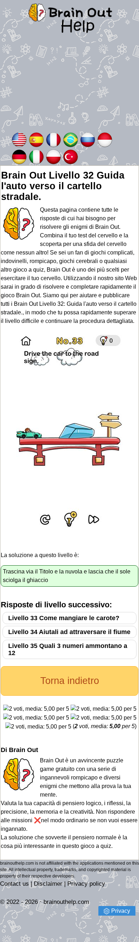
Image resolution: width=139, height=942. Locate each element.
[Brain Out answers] (19, 139)
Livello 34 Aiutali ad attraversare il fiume (69, 631)
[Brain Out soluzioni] (36, 156)
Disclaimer (48, 883)
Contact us (14, 883)
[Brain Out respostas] (70, 139)
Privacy (120, 911)
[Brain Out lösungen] (19, 156)
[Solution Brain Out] (53, 139)
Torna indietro (69, 680)
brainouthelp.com (66, 902)
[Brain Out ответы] (87, 139)
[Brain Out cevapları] (70, 156)
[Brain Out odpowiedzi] (53, 156)
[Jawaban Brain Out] (104, 139)
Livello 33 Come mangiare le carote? (63, 618)
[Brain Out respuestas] (36, 139)
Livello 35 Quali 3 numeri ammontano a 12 (67, 649)
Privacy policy (86, 883)
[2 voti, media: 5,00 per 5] (36, 709)
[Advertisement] (69, 87)
